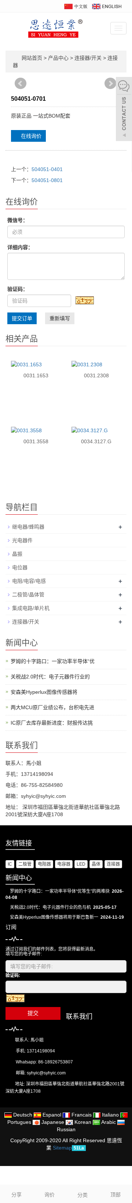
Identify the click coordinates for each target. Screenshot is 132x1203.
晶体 (96, 864)
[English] (106, 5)
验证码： (17, 289)
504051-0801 (47, 180)
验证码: (13, 975)
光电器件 (22, 540)
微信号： (17, 220)
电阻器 (44, 864)
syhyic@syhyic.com (46, 1073)
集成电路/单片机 (31, 608)
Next (110, 87)
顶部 (115, 1195)
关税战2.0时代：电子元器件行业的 (50, 677)
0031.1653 (35, 375)
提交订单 (22, 318)
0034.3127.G (96, 441)
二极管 (25, 864)
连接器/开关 (88, 58)
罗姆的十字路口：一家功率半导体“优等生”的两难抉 (60, 891)
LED (81, 864)
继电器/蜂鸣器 (28, 527)
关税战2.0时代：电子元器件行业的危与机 (50, 907)
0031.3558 (35, 441)
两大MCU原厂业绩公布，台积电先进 (52, 707)
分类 (82, 1195)
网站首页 (32, 58)
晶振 (17, 554)
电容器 (63, 864)
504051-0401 (47, 169)
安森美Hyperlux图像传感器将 (44, 692)
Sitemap (62, 1148)
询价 (49, 1195)
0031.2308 (96, 375)
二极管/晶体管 (28, 594)
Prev (21, 87)
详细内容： (20, 247)
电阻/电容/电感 (29, 581)
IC (10, 864)
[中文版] (75, 5)
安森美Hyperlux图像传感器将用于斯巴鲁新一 (54, 917)
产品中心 (59, 58)
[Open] (124, 110)
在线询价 (30, 136)
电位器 (19, 567)
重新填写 (60, 318)
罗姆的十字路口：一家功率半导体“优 (53, 661)
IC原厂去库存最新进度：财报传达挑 (52, 723)
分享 (16, 1195)
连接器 (113, 864)
